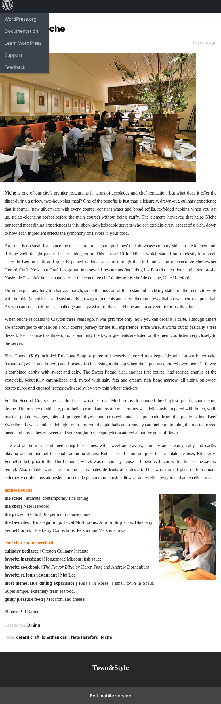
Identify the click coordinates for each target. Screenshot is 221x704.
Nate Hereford (84, 637)
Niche (10, 192)
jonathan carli (55, 637)
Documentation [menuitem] (21, 31)
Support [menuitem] (13, 55)
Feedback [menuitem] (15, 67)
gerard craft (27, 637)
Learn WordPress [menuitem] (23, 43)
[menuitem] (7, 6)
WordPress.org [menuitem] (21, 19)
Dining (33, 625)
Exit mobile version (111, 696)
